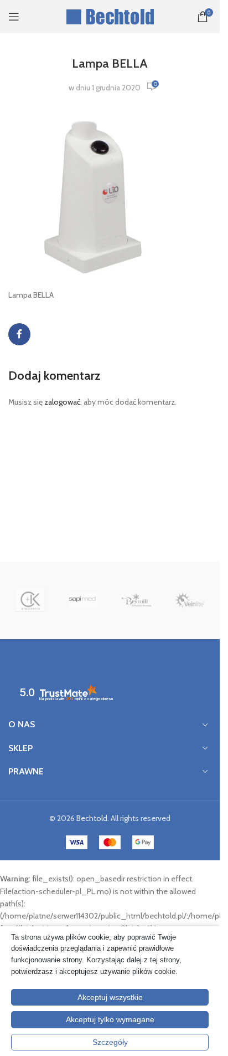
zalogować (62, 402)
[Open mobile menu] (14, 17)
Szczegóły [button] (110, 1042)
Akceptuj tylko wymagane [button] (110, 1019)
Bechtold (91, 818)
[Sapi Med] (84, 600)
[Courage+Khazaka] (30, 600)
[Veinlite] (189, 600)
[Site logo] (110, 16)
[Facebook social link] (19, 334)
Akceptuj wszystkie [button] (110, 997)
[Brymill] (136, 600)
